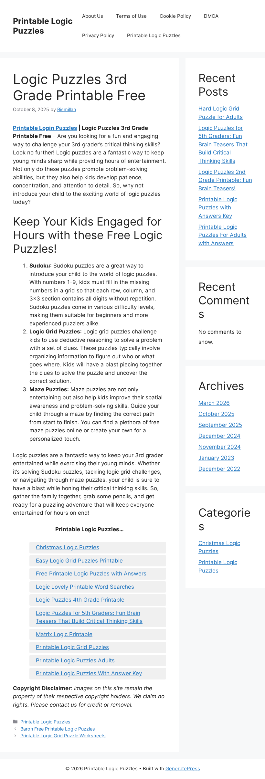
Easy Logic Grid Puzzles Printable (79, 560)
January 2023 (216, 458)
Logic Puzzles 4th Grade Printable (80, 599)
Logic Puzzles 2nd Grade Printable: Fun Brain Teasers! (225, 180)
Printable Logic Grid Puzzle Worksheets (63, 735)
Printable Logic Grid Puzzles (72, 647)
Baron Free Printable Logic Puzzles (57, 729)
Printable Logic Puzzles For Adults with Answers (222, 235)
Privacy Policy (98, 35)
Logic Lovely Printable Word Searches (85, 587)
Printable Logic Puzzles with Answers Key (217, 207)
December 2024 (219, 436)
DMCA (211, 16)
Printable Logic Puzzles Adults (75, 660)
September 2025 (220, 425)
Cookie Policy (175, 16)
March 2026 (214, 403)
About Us (92, 16)
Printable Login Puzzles (45, 128)
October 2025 (216, 414)
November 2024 (219, 447)
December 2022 (219, 469)
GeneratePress (182, 768)
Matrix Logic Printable (64, 634)
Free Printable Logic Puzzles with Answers (91, 573)
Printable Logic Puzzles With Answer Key (89, 673)
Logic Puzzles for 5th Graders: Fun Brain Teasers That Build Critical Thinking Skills (89, 617)
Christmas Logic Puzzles (67, 547)
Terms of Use (131, 16)
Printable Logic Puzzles (43, 26)
